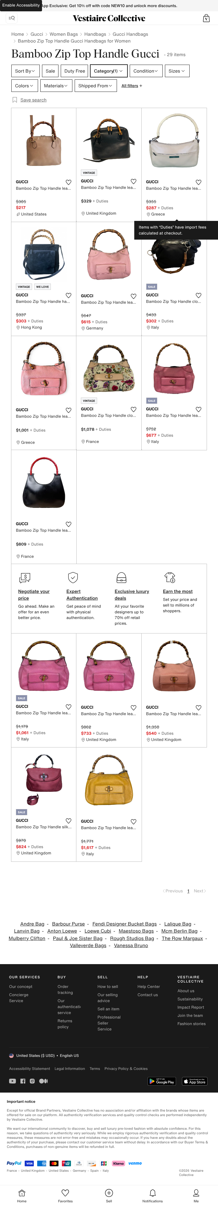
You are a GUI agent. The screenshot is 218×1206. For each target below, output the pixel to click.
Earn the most (178, 591)
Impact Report (190, 1007)
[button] (206, 18)
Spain (94, 1171)
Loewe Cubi (98, 931)
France (12, 1171)
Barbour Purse (68, 924)
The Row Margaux (182, 938)
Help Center (148, 987)
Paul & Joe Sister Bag (78, 938)
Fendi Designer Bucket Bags (125, 924)
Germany (79, 1171)
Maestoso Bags (136, 931)
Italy (106, 1171)
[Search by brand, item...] (12, 18)
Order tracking (65, 990)
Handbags (95, 34)
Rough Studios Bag (132, 938)
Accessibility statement (29, 1068)
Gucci (36, 34)
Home (17, 34)
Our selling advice (108, 998)
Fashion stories (191, 1024)
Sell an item (109, 1009)
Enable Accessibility (21, 5)
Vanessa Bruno (131, 945)
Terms (94, 1068)
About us (185, 991)
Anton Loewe (62, 931)
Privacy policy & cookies (126, 1068)
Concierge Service (18, 998)
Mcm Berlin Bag (179, 931)
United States (59, 1171)
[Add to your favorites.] (68, 182)
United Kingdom (33, 1171)
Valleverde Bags (88, 945)
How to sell (108, 987)
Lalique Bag (177, 924)
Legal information (69, 1068)
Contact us (147, 995)
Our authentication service (71, 1007)
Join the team (190, 1016)
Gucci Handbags (130, 34)
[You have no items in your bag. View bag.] (206, 18)
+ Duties (100, 201)
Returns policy (65, 1024)
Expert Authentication (82, 594)
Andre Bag (32, 924)
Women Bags (64, 34)
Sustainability (190, 999)
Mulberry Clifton (27, 938)
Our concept (20, 987)
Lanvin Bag (27, 931)
